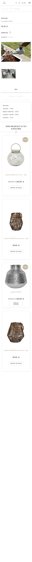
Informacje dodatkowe (16, 96)
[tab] (16, 89)
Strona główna (4, 9)
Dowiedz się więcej (16, 187)
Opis (16, 89)
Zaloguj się (19, 3)
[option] (8, 74)
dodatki (12, 9)
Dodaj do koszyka (15, 303)
